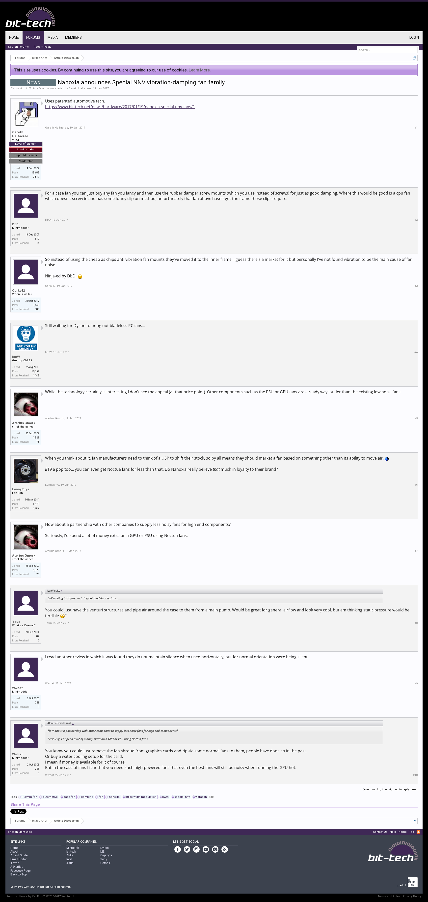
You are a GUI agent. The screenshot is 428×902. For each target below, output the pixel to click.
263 (37, 702)
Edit (211, 797)
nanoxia (114, 797)
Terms (14, 863)
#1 (416, 127)
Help (393, 832)
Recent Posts (42, 46)
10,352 (35, 371)
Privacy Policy (412, 896)
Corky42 (18, 290)
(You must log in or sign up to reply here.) (390, 789)
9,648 (36, 305)
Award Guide (18, 855)
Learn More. (200, 69)
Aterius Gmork (23, 423)
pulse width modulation (141, 797)
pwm (165, 797)
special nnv (182, 797)
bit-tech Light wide (20, 832)
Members (73, 37)
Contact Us (380, 832)
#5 (416, 418)
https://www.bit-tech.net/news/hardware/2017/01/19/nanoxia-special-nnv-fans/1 (120, 106)
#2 (416, 219)
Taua (16, 622)
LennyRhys (20, 489)
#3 (416, 286)
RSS (418, 832)
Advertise (16, 867)
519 (37, 238)
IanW (16, 357)
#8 (416, 623)
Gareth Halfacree (80, 88)
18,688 (35, 172)
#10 (415, 775)
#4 (416, 352)
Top (411, 832)
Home (14, 37)
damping (87, 797)
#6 (416, 484)
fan (101, 797)
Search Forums (18, 46)
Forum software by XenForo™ (42, 896)
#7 (416, 551)
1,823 (36, 437)
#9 (416, 683)
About (14, 851)
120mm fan (29, 797)
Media (53, 37)
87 (37, 636)
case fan (69, 797)
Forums (33, 37)
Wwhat (17, 688)
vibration (201, 797)
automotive (50, 797)
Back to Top (18, 874)
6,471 (36, 503)
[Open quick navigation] (414, 58)
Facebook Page (20, 870)
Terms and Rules (389, 896)
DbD (15, 224)
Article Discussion (42, 88)
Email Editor (18, 859)
